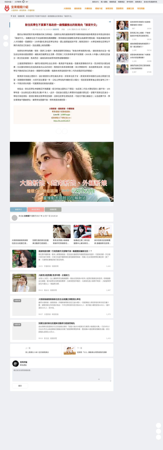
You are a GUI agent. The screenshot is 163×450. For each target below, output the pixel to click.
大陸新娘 (67, 8)
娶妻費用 (119, 8)
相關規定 (121, 2)
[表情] (103, 379)
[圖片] (107, 379)
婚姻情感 (112, 2)
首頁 (14, 16)
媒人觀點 (104, 2)
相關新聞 (21, 16)
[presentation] (98, 229)
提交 (20, 386)
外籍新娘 (88, 8)
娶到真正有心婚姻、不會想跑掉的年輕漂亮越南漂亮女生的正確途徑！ (140, 36)
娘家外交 (18, 209)
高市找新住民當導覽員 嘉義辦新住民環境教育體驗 (88, 243)
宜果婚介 (27, 216)
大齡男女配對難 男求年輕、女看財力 (54, 275)
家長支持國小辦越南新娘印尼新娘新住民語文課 (47, 243)
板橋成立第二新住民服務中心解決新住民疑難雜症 (68, 243)
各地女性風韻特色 (150, 2)
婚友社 (46, 290)
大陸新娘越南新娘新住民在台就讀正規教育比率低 (60, 299)
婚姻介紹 (98, 8)
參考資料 (130, 2)
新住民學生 (36, 209)
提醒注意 (130, 8)
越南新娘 (77, 8)
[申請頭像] (109, 363)
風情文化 (95, 2)
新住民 (46, 338)
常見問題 (140, 8)
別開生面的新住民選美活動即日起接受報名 (26, 243)
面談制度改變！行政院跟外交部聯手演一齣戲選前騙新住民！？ (65, 251)
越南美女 (138, 2)
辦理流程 (109, 8)
